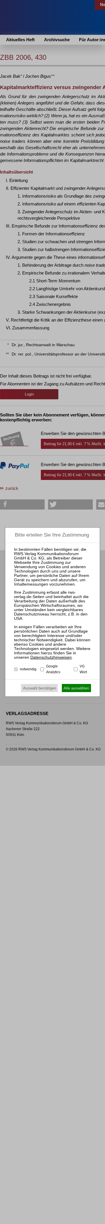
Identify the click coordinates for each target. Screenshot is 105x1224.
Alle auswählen (76, 688)
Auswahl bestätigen (39, 688)
